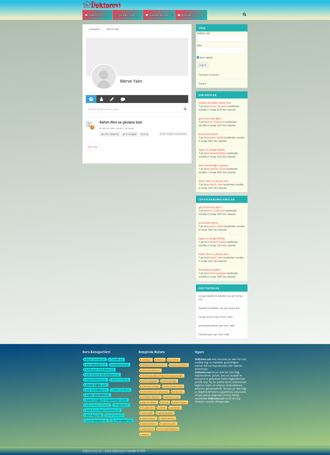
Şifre (199, 45)
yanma (165, 402)
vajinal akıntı (147, 429)
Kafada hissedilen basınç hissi (215, 102)
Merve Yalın (131, 81)
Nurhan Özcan (218, 168)
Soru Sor (93, 146)
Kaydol (202, 83)
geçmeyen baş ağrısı (210, 118)
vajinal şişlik (147, 413)
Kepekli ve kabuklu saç (211, 308)
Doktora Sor (95, 15)
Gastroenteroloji (96, 379)
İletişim (186, 15)
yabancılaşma (180, 402)
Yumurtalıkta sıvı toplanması (155, 391)
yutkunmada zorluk (173, 386)
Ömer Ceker (226, 316)
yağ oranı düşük (149, 402)
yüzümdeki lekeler (208, 134)
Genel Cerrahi (120, 379)
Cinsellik (117, 359)
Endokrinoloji (120, 364)
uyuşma (145, 434)
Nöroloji (93, 415)
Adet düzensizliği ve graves (213, 165)
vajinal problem (149, 423)
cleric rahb (229, 325)
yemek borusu (172, 397)
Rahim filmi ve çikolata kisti (121, 122)
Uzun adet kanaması (168, 429)
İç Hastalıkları (122, 420)
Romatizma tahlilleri (210, 269)
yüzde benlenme (179, 365)
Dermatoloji (96, 364)
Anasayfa (94, 29)
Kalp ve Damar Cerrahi (97, 405)
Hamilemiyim (206, 334)
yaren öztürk (217, 137)
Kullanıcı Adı (203, 33)
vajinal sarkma (167, 418)
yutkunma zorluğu (150, 386)
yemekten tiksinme (151, 397)
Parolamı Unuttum (209, 74)
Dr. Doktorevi (217, 121)
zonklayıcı (146, 359)
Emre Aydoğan (218, 273)
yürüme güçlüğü (149, 381)
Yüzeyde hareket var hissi (154, 365)
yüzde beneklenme (151, 370)
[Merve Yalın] (104, 77)
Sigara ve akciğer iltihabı (212, 149)
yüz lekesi (173, 359)
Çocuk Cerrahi (115, 415)
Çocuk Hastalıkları (96, 420)
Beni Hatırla (206, 57)
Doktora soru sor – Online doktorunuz (103, 450)
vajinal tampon (148, 418)
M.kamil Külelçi (218, 153)
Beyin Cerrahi (95, 359)
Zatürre (160, 359)
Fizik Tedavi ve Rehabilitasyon (102, 374)
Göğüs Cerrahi (120, 389)
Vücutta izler (147, 407)
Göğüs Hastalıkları (97, 395)
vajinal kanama (168, 423)
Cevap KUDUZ (206, 316)
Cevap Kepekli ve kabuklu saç (215, 295)
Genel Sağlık (96, 385)
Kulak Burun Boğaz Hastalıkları (103, 410)
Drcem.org (234, 398)
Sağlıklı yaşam (158, 15)
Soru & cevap (126, 15)
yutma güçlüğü (169, 381)
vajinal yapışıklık (165, 413)
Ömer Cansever (218, 106)
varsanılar (175, 407)
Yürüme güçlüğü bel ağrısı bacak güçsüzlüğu (162, 375)
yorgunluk (178, 391)
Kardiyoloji (121, 405)
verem (162, 407)
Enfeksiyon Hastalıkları (100, 369)
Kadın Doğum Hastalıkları (173, 133)
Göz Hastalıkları (96, 389)
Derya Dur (234, 308)
